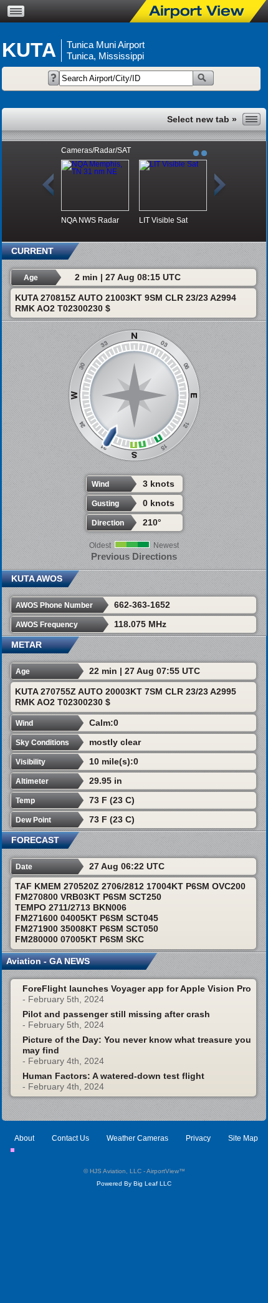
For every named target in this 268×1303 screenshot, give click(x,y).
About (24, 1138)
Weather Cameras (137, 1138)
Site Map (243, 1138)
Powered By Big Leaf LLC (134, 1183)
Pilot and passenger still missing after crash (116, 1014)
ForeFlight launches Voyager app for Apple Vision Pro (136, 988)
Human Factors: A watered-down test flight (113, 1076)
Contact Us (70, 1138)
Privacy (198, 1138)
